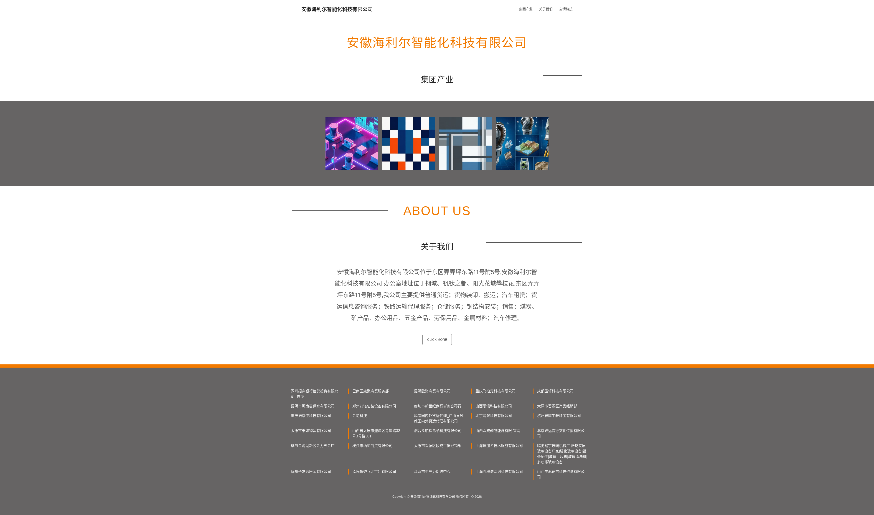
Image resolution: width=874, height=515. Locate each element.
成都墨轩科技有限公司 (555, 391)
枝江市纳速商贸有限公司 (372, 446)
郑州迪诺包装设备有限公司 (374, 406)
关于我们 (546, 9)
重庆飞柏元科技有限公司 (495, 391)
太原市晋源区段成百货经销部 (437, 446)
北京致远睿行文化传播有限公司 (560, 433)
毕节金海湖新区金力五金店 (313, 446)
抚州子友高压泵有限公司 (311, 472)
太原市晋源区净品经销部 (557, 406)
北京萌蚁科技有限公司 (493, 416)
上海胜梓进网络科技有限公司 (499, 472)
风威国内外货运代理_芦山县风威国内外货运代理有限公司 (438, 418)
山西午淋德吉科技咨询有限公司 (560, 474)
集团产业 (526, 9)
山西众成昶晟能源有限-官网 (497, 431)
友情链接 (566, 9)
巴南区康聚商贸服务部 (370, 391)
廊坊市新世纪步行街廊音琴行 (437, 406)
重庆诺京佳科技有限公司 (311, 416)
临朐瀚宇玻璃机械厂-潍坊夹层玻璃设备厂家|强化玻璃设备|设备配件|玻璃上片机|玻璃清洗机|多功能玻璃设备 (562, 454)
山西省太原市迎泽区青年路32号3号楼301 (376, 433)
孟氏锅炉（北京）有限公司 (374, 472)
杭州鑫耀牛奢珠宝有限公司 (559, 416)
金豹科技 (359, 416)
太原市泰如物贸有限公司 (311, 431)
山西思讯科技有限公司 (493, 406)
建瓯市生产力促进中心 (432, 472)
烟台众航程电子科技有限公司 (437, 431)
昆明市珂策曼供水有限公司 (313, 406)
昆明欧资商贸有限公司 (432, 391)
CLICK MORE (437, 339)
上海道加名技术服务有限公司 (499, 446)
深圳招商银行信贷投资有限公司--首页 (314, 394)
